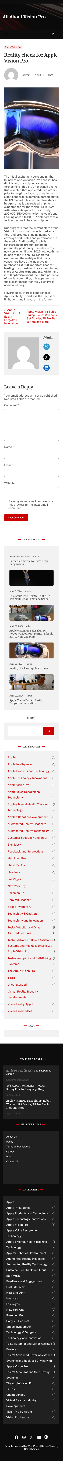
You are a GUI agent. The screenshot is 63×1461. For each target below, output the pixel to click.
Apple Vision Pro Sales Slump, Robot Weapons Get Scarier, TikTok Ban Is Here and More (41, 316)
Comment (11, 405)
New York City (17, 886)
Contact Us (12, 1161)
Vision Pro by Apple (20, 1004)
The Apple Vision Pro (21, 971)
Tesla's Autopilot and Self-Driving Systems (29, 961)
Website (9, 483)
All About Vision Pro (24, 17)
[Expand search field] (53, 34)
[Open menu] (6, 34)
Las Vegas (14, 879)
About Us (11, 1136)
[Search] (48, 731)
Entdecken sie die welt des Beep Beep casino (28, 563)
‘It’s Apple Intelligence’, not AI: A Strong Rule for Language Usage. (30, 598)
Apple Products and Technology (29, 771)
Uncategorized (17, 984)
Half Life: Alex (17, 858)
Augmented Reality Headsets (27, 824)
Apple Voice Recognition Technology (24, 794)
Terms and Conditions (18, 1146)
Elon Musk (14, 844)
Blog (9, 1156)
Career (10, 1151)
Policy (9, 1141)
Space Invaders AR (20, 906)
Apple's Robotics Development (28, 817)
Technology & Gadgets (22, 913)
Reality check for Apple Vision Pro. (30, 668)
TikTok (12, 977)
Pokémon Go (16, 893)
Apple (12, 757)
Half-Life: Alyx (17, 865)
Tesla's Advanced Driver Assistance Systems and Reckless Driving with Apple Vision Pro (31, 945)
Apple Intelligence (20, 764)
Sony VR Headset (19, 900)
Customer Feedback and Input (27, 837)
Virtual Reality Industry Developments (23, 994)
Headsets (14, 872)
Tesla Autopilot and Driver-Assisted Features (25, 930)
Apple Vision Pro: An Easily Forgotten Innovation (25, 702)
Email (8, 465)
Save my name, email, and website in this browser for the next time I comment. (32, 505)
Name (9, 447)
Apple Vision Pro (13, 47)
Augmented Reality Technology (28, 830)
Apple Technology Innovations (27, 778)
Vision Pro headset (20, 1011)
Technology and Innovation (25, 920)
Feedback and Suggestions (25, 851)
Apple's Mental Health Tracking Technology (28, 807)
